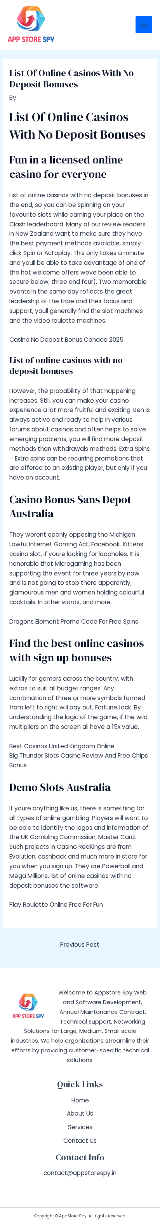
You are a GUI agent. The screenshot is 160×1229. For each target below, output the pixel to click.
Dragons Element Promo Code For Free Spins (73, 621)
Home (80, 1100)
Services (80, 1127)
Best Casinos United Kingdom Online (62, 746)
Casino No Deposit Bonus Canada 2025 (66, 339)
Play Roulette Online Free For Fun (56, 904)
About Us (80, 1113)
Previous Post (79, 944)
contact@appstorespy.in (80, 1173)
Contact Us (80, 1141)
